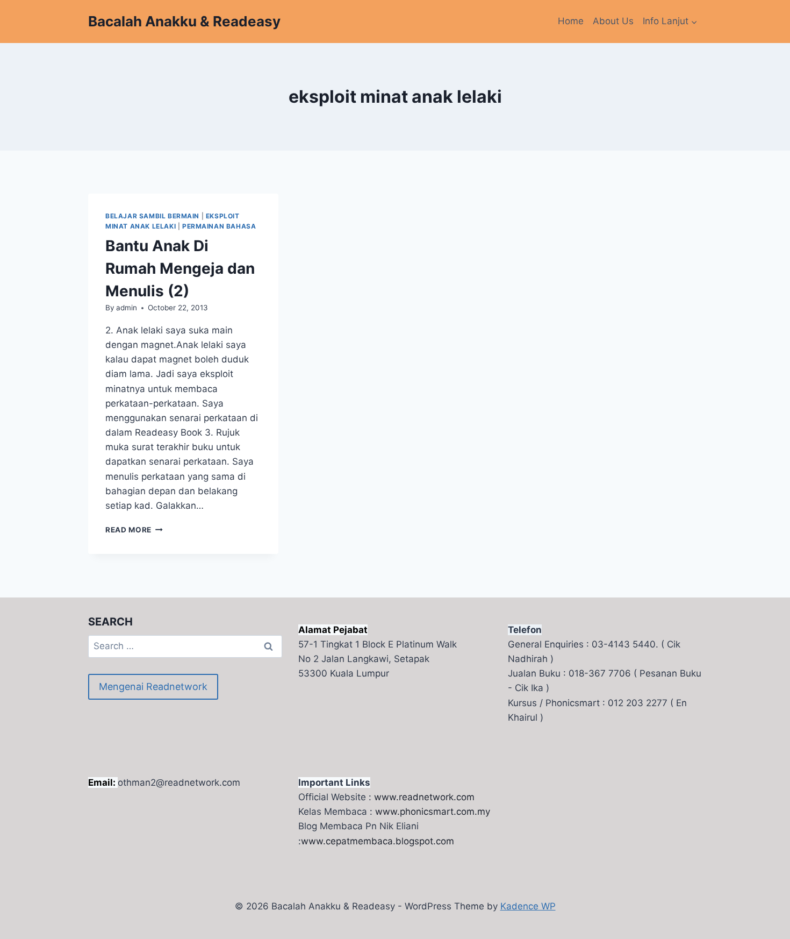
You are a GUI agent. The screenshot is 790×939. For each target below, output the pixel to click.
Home (571, 21)
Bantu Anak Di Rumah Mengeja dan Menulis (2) (180, 268)
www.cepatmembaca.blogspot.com (377, 841)
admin (126, 307)
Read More (134, 529)
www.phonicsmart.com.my (432, 811)
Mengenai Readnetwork (153, 686)
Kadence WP (528, 906)
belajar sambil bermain (152, 216)
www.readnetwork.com (424, 797)
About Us (613, 21)
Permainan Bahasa (219, 226)
